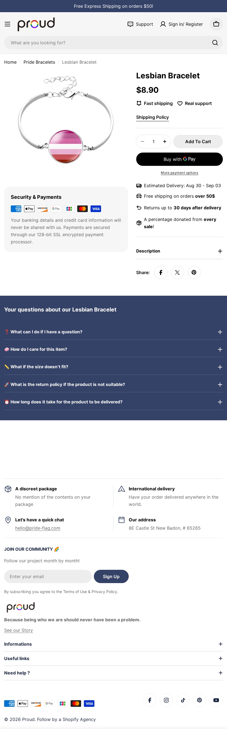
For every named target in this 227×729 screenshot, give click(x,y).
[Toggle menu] (7, 24)
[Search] (215, 42)
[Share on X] (177, 272)
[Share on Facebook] (160, 272)
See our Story (18, 630)
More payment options (179, 173)
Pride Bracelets (39, 62)
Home (10, 62)
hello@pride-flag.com (37, 528)
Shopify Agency (79, 719)
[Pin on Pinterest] (194, 272)
